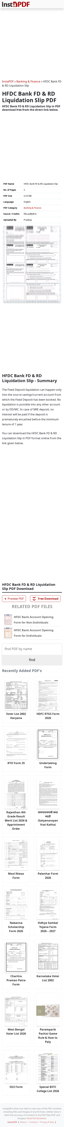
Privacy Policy (47, 1122)
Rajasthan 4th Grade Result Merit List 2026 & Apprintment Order (16, 820)
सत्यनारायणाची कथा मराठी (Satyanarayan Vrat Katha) (48, 818)
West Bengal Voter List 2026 (16, 1031)
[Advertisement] (32, 44)
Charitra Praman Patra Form (16, 980)
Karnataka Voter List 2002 (48, 978)
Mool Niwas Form (16, 876)
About (23, 1122)
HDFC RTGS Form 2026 (48, 716)
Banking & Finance (28, 81)
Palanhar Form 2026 (48, 876)
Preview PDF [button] (13, 598)
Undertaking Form (48, 765)
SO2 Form (16, 1087)
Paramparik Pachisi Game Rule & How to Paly (48, 1036)
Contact (33, 1122)
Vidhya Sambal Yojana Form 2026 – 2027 (48, 927)
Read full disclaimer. (36, 1118)
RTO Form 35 (16, 763)
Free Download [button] (45, 598)
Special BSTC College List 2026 (48, 1089)
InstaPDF (8, 81)
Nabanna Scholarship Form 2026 (16, 927)
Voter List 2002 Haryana (16, 716)
